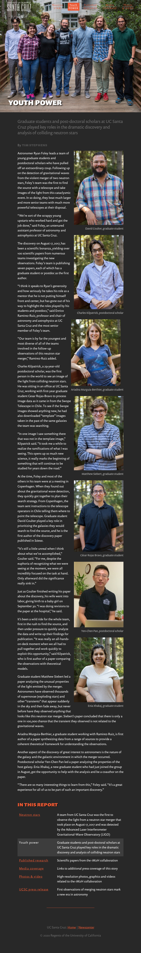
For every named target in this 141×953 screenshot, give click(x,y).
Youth (73, 6)
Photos (128, 6)
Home (72, 927)
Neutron (57, 6)
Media (110, 6)
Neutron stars (29, 815)
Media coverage (31, 868)
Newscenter (86, 927)
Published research (33, 860)
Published (90, 6)
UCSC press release (33, 889)
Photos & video (30, 876)
